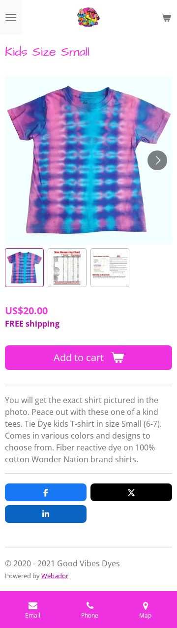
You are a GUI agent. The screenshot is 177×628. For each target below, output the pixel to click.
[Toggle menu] (11, 17)
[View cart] (166, 17)
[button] (24, 267)
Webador (54, 575)
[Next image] (157, 160)
